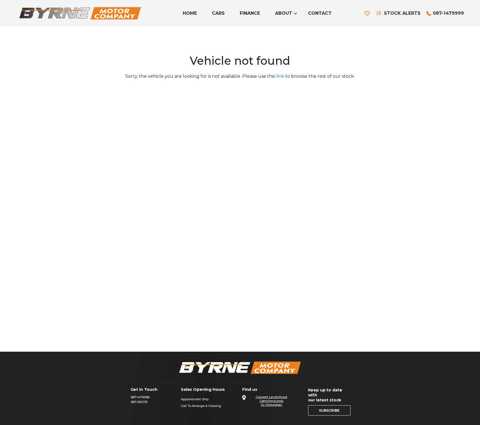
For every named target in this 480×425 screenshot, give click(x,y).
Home (190, 13)
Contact (320, 13)
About (283, 13)
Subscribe (329, 410)
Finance (250, 13)
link (280, 76)
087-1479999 (448, 13)
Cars (218, 13)
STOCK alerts (402, 13)
